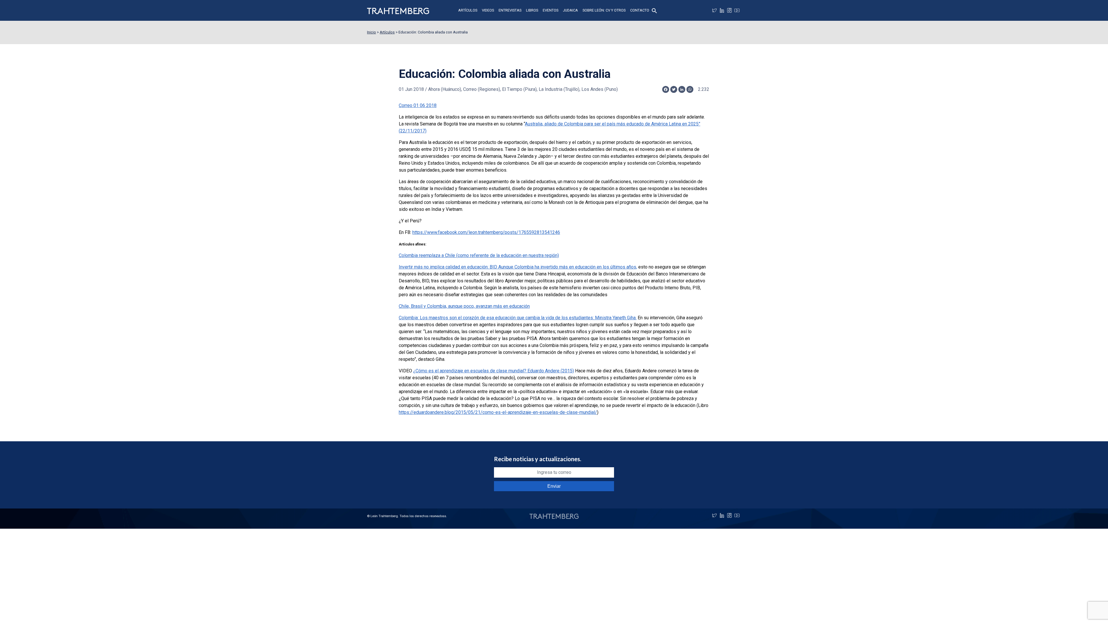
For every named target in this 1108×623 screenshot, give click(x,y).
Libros (532, 10)
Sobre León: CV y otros (604, 10)
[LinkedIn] (722, 10)
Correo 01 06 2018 (418, 105)
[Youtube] (737, 10)
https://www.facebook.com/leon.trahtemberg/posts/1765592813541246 (486, 232)
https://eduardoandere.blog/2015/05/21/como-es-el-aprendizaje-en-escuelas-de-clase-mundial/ (498, 412)
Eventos (550, 10)
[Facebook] (729, 10)
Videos (488, 10)
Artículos (467, 10)
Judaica (570, 10)
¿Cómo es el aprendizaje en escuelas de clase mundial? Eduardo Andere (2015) (493, 371)
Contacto (639, 10)
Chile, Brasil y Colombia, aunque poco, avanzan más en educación (464, 306)
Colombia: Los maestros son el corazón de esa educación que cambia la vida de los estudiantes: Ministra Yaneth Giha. (518, 317)
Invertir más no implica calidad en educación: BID (518, 267)
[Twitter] (714, 10)
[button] (654, 10)
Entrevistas (510, 10)
